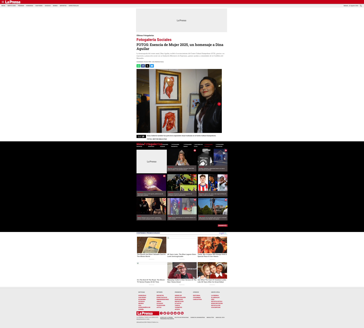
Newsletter (210, 317)
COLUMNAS (197, 297)
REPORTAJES (179, 301)
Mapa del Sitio (220, 317)
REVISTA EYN (215, 305)
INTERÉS (160, 292)
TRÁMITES (178, 307)
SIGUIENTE (221, 225)
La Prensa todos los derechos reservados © (147, 318)
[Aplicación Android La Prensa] (178, 313)
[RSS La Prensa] (182, 313)
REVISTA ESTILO (216, 301)
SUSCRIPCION (215, 307)
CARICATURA (197, 299)
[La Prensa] (145, 313)
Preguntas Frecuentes (167, 318)
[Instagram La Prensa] (168, 313)
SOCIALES (160, 303)
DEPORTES (160, 295)
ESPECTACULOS (162, 297)
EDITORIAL (196, 295)
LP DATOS (178, 303)
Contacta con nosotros (197, 317)
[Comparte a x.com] (147, 66)
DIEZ (212, 299)
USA (139, 305)
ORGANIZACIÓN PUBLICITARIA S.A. (147, 322)
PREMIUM (178, 292)
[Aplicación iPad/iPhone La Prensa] (175, 313)
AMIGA (159, 301)
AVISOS (177, 309)
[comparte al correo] (152, 66)
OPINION (196, 292)
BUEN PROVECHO (217, 303)
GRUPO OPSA (215, 292)
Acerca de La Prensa (166, 317)
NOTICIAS (141, 292)
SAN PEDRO (142, 297)
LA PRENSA (215, 295)
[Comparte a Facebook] (143, 66)
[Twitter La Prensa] (164, 313)
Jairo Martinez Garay (158, 61)
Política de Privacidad (182, 317)
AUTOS (159, 307)
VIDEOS (177, 305)
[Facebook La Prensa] (161, 313)
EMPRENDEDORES (163, 299)
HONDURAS (142, 295)
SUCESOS (141, 301)
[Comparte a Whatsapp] (138, 66)
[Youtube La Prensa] (171, 313)
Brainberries (151, 259)
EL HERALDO (215, 297)
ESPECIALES (179, 299)
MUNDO (141, 303)
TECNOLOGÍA (161, 305)
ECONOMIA (142, 299)
